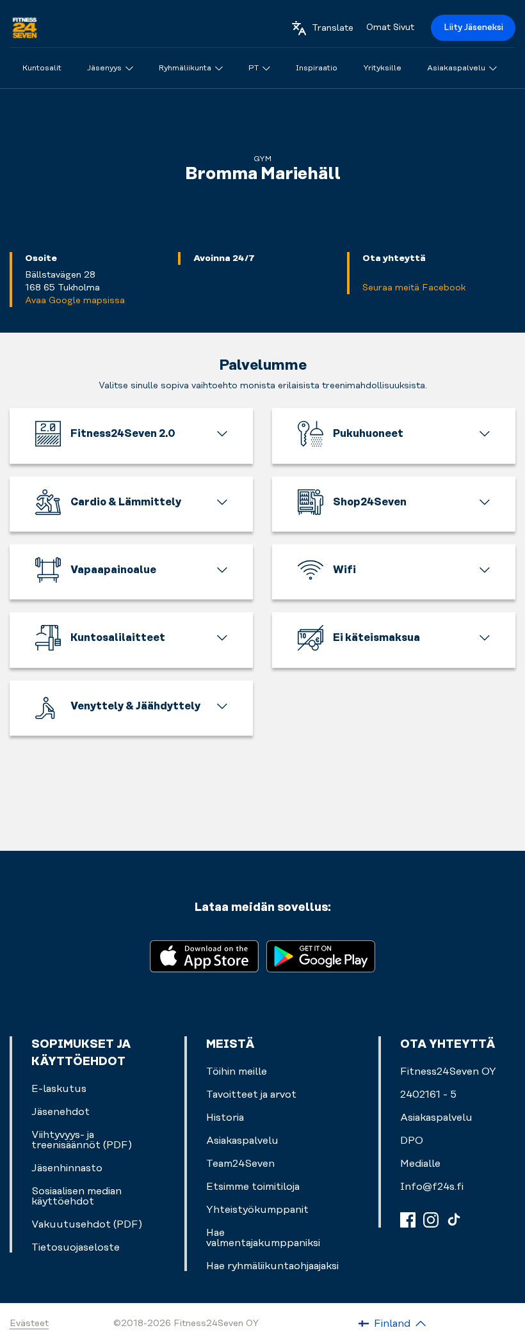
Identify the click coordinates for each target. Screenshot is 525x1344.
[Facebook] (408, 1220)
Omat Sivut (390, 27)
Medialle (420, 1163)
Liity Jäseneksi (473, 27)
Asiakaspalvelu (436, 1117)
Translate (332, 28)
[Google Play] (320, 955)
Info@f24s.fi (432, 1187)
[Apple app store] (204, 955)
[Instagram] (431, 1220)
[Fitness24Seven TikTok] (454, 1220)
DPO (411, 1140)
